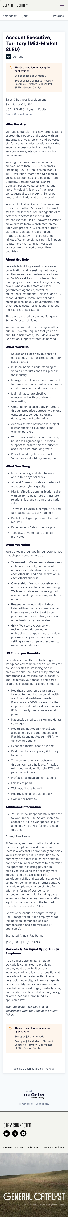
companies (10, 16)
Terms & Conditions (53, 1147)
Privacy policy (26, 1103)
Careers (20, 1147)
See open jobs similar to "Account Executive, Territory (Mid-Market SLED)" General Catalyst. (34, 84)
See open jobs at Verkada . (30, 75)
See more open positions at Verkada (34, 1068)
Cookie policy (42, 1103)
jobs (25, 16)
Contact (8, 1147)
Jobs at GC (33, 1147)
